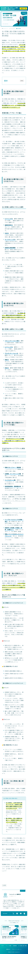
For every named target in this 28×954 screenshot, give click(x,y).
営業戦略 (19, 28)
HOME (2, 945)
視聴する (22, 8)
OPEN (22, 80)
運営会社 (8, 949)
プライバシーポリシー (17, 949)
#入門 (4, 885)
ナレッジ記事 (8, 945)
